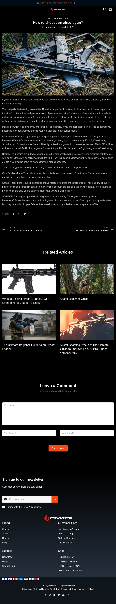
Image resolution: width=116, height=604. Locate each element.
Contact (6, 529)
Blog (4, 542)
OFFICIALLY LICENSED (70, 570)
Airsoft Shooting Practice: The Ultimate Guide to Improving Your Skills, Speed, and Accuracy (84, 348)
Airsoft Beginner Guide (74, 298)
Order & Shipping (66, 538)
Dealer (5, 538)
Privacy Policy (65, 542)
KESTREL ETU (66, 557)
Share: (5, 214)
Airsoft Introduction (58, 19)
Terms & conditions (31, 507)
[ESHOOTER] (58, 9)
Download (7, 557)
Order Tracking (65, 533)
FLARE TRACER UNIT (70, 566)
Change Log (8, 566)
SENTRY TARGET (67, 561)
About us (6, 533)
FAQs (5, 561)
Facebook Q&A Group (69, 529)
